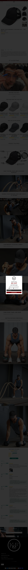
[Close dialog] (21, 276)
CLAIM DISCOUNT (14, 292)
